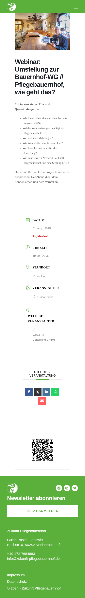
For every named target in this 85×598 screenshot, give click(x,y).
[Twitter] (75, 488)
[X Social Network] (38, 392)
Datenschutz (17, 582)
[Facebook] (59, 488)
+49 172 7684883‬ (21, 554)
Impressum (16, 575)
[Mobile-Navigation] (76, 7)
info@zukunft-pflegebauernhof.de (33, 559)
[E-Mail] (42, 401)
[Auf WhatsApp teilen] (55, 392)
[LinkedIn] (46, 392)
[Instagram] (67, 488)
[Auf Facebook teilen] (29, 392)
